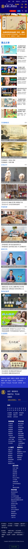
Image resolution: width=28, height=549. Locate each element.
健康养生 (20, 447)
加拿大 (13, 378)
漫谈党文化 (14, 513)
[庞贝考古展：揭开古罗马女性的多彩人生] (14, 174)
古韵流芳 (10, 453)
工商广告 (13, 517)
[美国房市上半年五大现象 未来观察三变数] (9, 60)
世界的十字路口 (22, 439)
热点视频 (15, 412)
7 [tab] (21, 39)
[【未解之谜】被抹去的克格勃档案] (9, 81)
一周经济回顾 (11, 437)
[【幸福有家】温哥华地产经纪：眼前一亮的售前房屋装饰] (14, 233)
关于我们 (10, 523)
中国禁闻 (10, 427)
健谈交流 (4, 249)
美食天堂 (15, 473)
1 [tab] (7, 39)
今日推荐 (9, 415)
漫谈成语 (10, 457)
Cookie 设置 (14, 546)
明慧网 (3, 534)
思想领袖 (20, 431)
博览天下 (15, 415)
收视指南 (16, 523)
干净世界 (4, 532)
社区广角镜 (11, 439)
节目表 (17, 394)
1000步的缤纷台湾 (17, 484)
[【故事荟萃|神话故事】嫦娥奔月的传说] (9, 49)
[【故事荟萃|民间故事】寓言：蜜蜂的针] (14, 23)
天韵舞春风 (5, 122)
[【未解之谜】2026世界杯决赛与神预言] (9, 71)
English (3, 382)
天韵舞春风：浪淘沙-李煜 (8, 160)
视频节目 (10, 394)
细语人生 (20, 445)
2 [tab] (9, 39)
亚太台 (14, 380)
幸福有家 (4, 207)
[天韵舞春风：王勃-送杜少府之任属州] (14, 149)
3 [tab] (11, 39)
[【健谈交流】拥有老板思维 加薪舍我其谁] (14, 276)
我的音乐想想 (16, 487)
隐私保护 (23, 523)
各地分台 (18, 1)
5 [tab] (16, 39)
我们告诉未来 (14, 492)
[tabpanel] (14, 26)
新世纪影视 (19, 534)
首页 (8, 391)
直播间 (9, 397)
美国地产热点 (11, 463)
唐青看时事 (21, 437)
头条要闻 (9, 412)
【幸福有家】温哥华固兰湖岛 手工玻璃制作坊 (13, 246)
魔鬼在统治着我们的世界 (17, 500)
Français (8, 382)
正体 (23, 1)
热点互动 (20, 425)
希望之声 (10, 532)
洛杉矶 (17, 378)
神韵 (9, 1)
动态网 (8, 534)
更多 (3, 536)
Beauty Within (16, 477)
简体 (26, 1)
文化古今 (4, 165)
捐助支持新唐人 (12, 399)
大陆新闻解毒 (21, 443)
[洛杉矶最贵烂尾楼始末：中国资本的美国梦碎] (9, 92)
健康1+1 (19, 449)
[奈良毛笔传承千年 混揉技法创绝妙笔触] (14, 191)
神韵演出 (9, 416)
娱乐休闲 (15, 465)
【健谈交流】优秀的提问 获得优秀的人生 (12, 289)
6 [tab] (18, 39)
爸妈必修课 (5, 291)
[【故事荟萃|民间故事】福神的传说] (9, 102)
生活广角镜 (15, 468)
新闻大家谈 (21, 423)
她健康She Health (21, 451)
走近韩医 (19, 459)
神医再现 (19, 457)
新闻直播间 (13, 11)
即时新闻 (21, 412)
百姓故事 (13, 511)
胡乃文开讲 (20, 453)
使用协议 (4, 525)
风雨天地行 (14, 507)
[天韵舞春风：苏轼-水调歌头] (14, 132)
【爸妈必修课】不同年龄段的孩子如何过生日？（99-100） (13, 331)
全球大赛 (15, 416)
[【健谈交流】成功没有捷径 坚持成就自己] (14, 258)
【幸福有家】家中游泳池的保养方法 (11, 244)
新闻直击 (10, 431)
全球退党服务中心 (18, 532)
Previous (3, 28)
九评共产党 (14, 501)
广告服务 (16, 525)
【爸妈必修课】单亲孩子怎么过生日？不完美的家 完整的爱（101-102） (13, 329)
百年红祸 (13, 505)
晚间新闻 (10, 429)
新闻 (8, 405)
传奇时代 (13, 494)
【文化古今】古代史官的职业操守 (10, 204)
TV (19, 11)
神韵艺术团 (11, 530)
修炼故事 (13, 515)
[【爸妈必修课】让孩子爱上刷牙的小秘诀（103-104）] (14, 318)
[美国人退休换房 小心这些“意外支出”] (14, 301)
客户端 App (4, 527)
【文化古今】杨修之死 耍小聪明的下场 (12, 202)
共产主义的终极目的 (16, 498)
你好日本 (15, 470)
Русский (14, 382)
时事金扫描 (21, 427)
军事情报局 (21, 435)
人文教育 (11, 447)
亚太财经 (10, 443)
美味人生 (15, 475)
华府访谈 (10, 435)
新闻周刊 (10, 433)
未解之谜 (10, 449)
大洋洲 (22, 378)
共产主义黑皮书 (15, 509)
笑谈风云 (10, 451)
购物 (19, 399)
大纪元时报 (18, 530)
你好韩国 (15, 472)
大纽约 (8, 378)
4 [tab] (14, 39)
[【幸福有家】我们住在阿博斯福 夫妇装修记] (14, 216)
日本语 (20, 382)
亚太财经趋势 (11, 441)
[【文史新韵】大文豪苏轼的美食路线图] (14, 360)
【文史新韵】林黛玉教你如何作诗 (10, 373)
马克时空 (20, 441)
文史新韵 (4, 333)
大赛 (13, 1)
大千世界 (15, 479)
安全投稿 (10, 525)
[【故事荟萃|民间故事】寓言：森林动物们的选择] (9, 113)
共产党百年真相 (15, 496)
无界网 (13, 534)
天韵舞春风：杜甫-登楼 (7, 162)
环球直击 (10, 425)
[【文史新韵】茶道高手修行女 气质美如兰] (14, 343)
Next (25, 28)
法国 (5, 380)
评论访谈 (21, 421)
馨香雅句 (10, 455)
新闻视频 (11, 421)
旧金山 (9, 380)
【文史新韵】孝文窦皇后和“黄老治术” (11, 371)
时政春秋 (20, 429)
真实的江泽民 (14, 503)
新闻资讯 (15, 391)
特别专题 (14, 490)
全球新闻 (10, 423)
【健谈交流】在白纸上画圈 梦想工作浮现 (12, 286)
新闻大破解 (21, 433)
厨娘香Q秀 (15, 481)
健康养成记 (20, 455)
